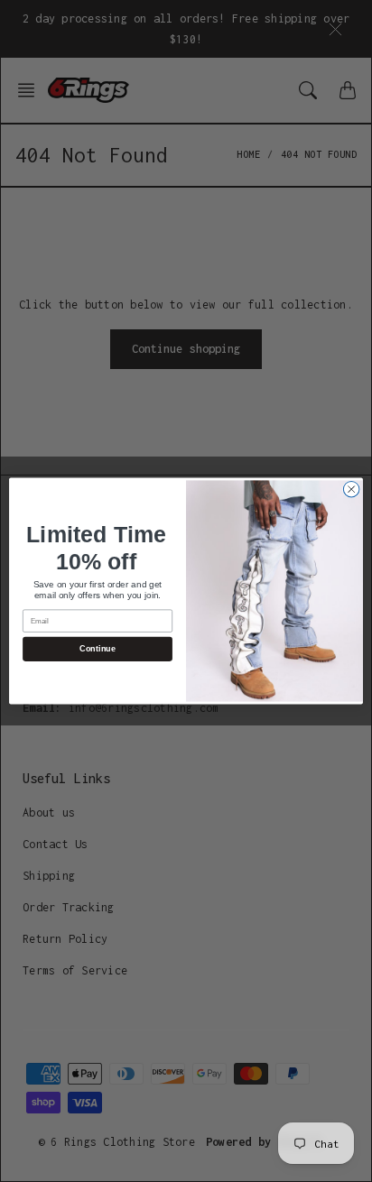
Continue (97, 648)
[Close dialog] (351, 489)
